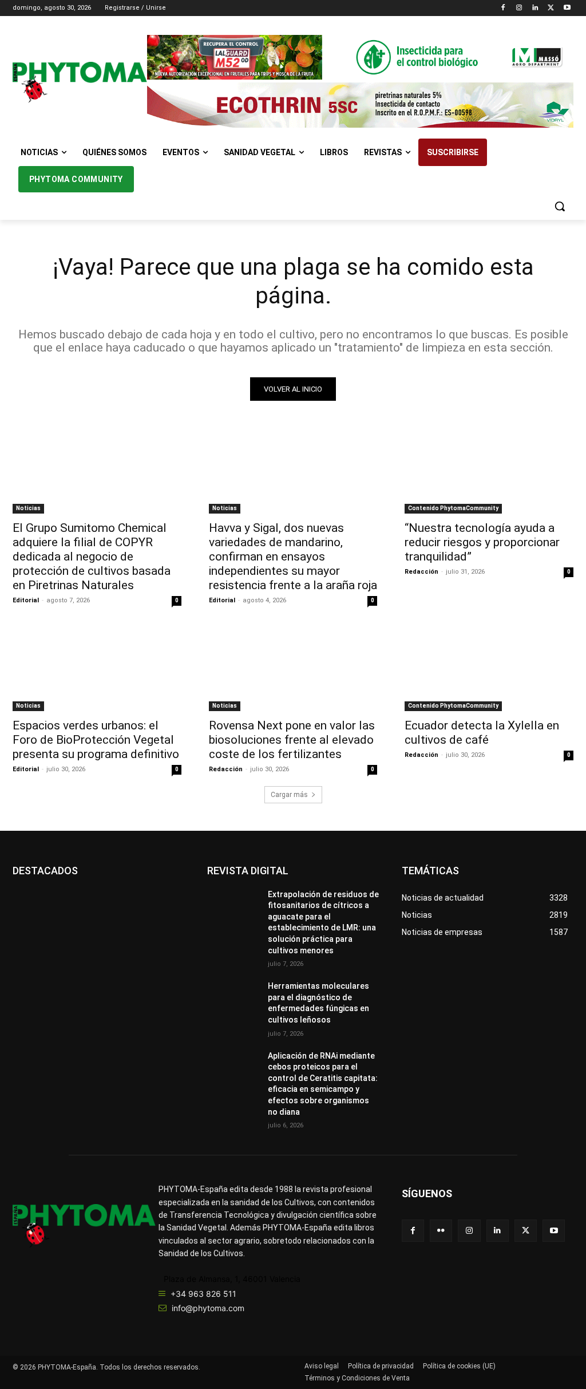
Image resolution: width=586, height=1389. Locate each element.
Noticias (28, 508)
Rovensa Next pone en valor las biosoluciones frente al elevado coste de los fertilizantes (292, 740)
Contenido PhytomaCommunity (453, 508)
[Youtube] (566, 8)
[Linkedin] (535, 8)
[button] (559, 206)
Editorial (26, 600)
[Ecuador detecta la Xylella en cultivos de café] (489, 668)
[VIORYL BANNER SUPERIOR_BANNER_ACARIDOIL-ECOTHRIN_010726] (360, 104)
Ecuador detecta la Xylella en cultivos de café (482, 733)
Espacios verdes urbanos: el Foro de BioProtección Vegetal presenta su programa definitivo (96, 740)
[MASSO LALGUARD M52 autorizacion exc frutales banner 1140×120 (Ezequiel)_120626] (360, 57)
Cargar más (289, 795)
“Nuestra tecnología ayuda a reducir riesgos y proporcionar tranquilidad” (482, 542)
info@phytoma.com (208, 1308)
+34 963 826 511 (203, 1294)
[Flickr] (441, 1231)
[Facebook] (503, 8)
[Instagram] (519, 8)
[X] (550, 8)
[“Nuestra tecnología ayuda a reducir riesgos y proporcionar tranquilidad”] (489, 471)
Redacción (421, 571)
